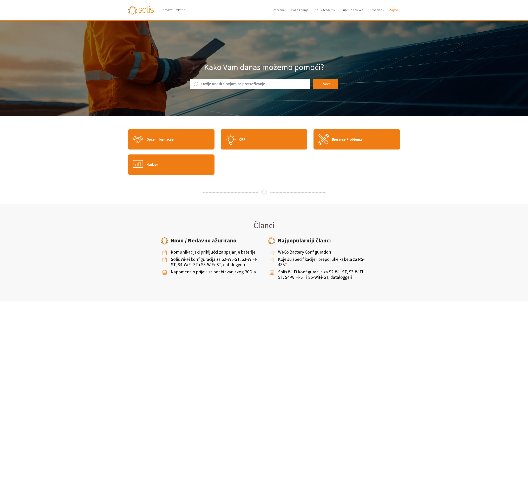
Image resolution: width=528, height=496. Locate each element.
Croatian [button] (376, 10)
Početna (279, 10)
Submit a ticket (352, 10)
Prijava (393, 10)
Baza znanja (299, 10)
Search (326, 84)
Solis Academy (325, 10)
